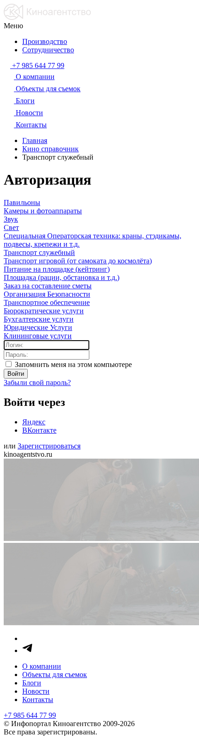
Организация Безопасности (47, 294)
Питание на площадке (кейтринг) (57, 269)
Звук (11, 219)
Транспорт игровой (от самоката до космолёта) (78, 261)
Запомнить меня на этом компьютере (72, 364)
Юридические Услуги (38, 327)
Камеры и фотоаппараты (43, 211)
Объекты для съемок (54, 674)
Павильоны (22, 202)
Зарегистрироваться (49, 446)
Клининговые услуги (38, 336)
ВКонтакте (39, 430)
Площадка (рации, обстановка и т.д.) (61, 277)
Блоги (31, 683)
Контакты (37, 699)
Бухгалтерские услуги (39, 319)
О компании (41, 666)
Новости (36, 691)
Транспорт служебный (39, 252)
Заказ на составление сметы (48, 286)
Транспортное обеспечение (47, 302)
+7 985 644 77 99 (30, 715)
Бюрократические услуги (44, 311)
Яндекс (33, 422)
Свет (11, 227)
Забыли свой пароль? (37, 382)
